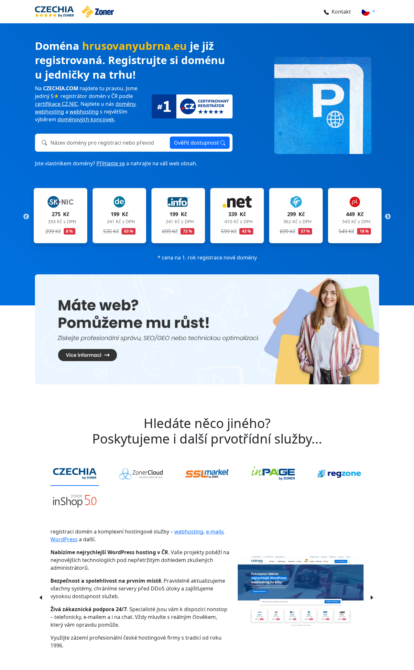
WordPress (64, 539)
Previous (26, 217)
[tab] (74, 474)
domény (125, 103)
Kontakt (341, 11)
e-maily (214, 531)
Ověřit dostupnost (197, 142)
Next (388, 217)
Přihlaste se (110, 163)
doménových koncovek (86, 119)
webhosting (49, 111)
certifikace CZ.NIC (56, 103)
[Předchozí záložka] (41, 597)
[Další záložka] (371, 597)
